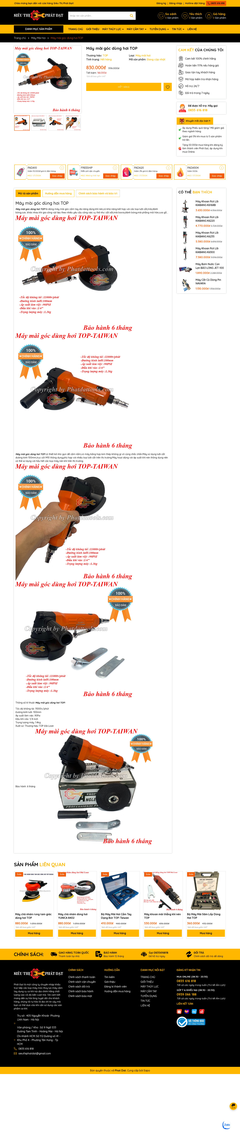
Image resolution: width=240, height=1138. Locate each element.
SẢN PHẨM (39, 864)
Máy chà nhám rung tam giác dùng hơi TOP (33, 916)
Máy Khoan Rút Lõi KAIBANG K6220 (207, 218)
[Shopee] (179, 1011)
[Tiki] (194, 1011)
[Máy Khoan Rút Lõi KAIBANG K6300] (185, 253)
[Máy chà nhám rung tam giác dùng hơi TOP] (34, 891)
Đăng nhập (175, 3)
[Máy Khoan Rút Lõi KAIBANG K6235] (185, 238)
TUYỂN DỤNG (158, 29)
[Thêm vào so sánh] (50, 881)
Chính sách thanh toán (81, 977)
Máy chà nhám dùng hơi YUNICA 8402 (73, 916)
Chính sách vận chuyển (82, 981)
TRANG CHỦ (75, 29)
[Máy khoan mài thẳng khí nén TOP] (163, 891)
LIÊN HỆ (192, 29)
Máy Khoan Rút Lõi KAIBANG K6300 (207, 250)
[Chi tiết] (62, 168)
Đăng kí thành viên (115, 986)
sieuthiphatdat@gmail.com (34, 1053)
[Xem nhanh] (50, 886)
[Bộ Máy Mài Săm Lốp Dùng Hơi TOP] (206, 891)
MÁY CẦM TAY (135, 29)
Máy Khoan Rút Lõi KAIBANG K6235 (207, 234)
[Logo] (38, 15)
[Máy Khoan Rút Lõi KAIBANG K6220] (185, 222)
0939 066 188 (186, 994)
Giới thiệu (109, 981)
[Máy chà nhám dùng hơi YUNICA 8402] (77, 891)
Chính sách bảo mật (80, 996)
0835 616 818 (217, 3)
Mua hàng (34, 933)
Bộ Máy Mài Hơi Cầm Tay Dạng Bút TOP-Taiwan (116, 916)
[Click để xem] (47, 79)
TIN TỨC (177, 29)
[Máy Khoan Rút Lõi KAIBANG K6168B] (185, 206)
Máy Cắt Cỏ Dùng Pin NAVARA (208, 281)
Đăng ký (161, 3)
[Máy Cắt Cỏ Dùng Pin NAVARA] (185, 285)
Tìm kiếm (109, 977)
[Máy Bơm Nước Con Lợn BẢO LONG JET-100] (185, 269)
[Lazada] (186, 1011)
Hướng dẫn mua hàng (117, 991)
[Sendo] (201, 1011)
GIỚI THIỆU (92, 29)
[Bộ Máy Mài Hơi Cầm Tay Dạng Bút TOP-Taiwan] (120, 891)
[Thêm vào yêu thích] (168, 87)
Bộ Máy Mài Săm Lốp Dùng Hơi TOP (203, 916)
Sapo (147, 1070)
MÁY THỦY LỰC (112, 29)
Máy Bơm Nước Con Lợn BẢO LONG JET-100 (210, 265)
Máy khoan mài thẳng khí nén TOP (162, 916)
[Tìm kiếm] (131, 15)
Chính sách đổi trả (79, 986)
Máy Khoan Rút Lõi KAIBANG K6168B (207, 203)
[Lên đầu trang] (233, 1118)
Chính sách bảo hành (80, 991)
